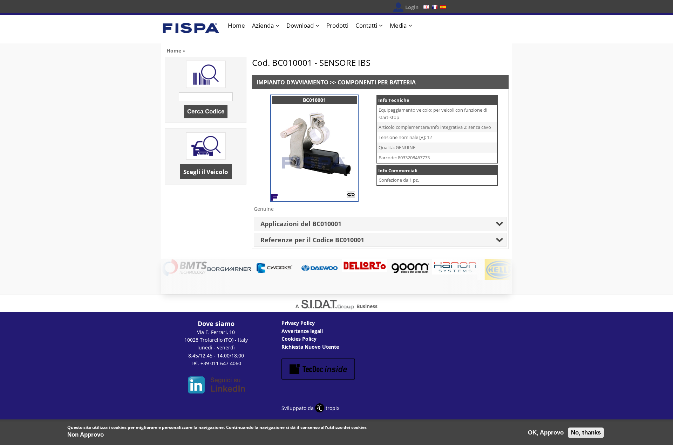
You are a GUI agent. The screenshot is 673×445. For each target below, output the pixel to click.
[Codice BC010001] (314, 185)
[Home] (191, 31)
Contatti (366, 25)
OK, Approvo (546, 432)
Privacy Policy (298, 323)
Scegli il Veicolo (205, 172)
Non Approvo (85, 434)
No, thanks (586, 432)
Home (236, 25)
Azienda (263, 25)
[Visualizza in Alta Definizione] (351, 196)
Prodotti (337, 25)
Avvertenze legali (302, 331)
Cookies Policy (299, 338)
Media (398, 25)
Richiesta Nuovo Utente (310, 346)
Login (412, 7)
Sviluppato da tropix (310, 408)
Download (300, 25)
